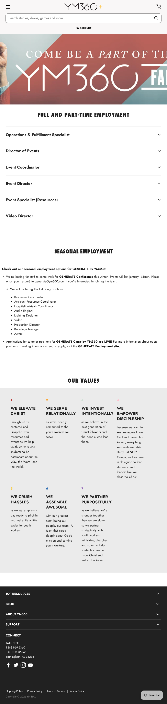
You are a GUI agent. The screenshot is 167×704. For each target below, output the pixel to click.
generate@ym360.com (50, 281)
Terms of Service (56, 691)
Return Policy (77, 691)
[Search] (156, 18)
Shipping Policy (14, 691)
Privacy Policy (34, 691)
